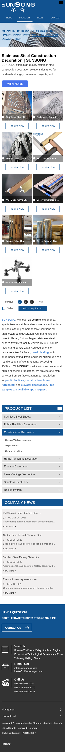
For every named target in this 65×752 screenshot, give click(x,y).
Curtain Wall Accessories (18, 440)
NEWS (40, 18)
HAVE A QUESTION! (14, 612)
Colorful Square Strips (49, 199)
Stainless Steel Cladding (19, 117)
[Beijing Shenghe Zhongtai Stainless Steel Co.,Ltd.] (18, 6)
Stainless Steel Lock (16, 482)
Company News (20, 503)
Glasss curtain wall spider (20, 282)
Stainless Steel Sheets (17, 416)
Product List (9, 716)
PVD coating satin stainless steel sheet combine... (29, 521)
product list (18, 408)
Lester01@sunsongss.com (28, 671)
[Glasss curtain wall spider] (17, 271)
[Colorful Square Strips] (48, 188)
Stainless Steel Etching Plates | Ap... (22, 557)
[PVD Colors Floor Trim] (48, 147)
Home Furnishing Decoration (21, 458)
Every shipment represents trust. (20, 579)
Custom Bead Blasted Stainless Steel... (23, 535)
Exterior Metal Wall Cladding (22, 158)
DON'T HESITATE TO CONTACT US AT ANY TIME (29, 618)
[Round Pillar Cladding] (17, 230)
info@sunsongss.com (25, 668)
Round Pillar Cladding (18, 241)
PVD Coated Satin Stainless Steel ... (22, 513)
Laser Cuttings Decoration (19, 474)
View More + (9, 526)
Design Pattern (13, 490)
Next (41, 302)
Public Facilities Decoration (20, 424)
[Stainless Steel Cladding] (17, 106)
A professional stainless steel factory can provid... (29, 565)
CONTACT (55, 18)
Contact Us (13, 627)
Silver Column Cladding (49, 241)
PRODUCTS (24, 18)
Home (9, 18)
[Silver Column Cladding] (48, 230)
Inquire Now (17, 126)
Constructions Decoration (19, 432)
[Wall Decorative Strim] (17, 188)
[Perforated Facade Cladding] (48, 106)
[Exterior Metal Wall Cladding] (17, 147)
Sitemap (33, 728)
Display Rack (12, 445)
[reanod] (30, 733)
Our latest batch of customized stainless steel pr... (29, 588)
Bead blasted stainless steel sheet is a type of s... (29, 543)
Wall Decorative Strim (18, 199)
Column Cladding (14, 451)
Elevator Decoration (16, 466)
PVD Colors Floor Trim (49, 158)
